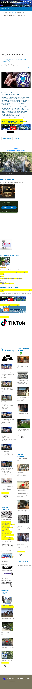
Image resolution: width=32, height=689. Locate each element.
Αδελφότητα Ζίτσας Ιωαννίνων (6, 542)
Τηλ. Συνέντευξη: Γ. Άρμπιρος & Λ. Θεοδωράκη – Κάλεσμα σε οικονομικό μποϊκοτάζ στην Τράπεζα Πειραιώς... (7, 373)
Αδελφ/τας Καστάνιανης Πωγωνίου (5, 563)
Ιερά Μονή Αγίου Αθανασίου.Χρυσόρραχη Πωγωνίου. (23, 366)
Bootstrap (3, 678)
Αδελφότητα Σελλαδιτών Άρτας (6, 579)
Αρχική (14, 12)
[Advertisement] (16, 34)
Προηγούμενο (7, 138)
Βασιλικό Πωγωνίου (6, 660)
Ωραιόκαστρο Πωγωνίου (7, 618)
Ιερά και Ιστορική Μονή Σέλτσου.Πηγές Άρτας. (23, 429)
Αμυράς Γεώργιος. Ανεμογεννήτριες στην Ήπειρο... (7, 389)
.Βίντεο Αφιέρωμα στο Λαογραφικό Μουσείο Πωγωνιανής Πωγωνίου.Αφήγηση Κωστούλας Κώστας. (23, 544)
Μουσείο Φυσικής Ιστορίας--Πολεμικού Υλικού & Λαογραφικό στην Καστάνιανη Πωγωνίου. (23, 493)
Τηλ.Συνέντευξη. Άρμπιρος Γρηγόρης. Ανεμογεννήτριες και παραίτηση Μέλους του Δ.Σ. (7, 454)
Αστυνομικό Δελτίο (9, 14)
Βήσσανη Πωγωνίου (6, 570)
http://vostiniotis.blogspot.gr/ (24, 565)
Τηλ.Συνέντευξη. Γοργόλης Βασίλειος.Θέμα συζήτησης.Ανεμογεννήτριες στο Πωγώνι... (8, 437)
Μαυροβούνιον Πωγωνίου (7, 647)
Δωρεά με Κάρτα (9, 207)
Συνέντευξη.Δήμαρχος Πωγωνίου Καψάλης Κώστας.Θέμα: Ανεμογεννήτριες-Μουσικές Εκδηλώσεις (7, 471)
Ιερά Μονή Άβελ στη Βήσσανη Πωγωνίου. (22, 414)
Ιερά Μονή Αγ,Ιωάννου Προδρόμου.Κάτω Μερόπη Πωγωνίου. (23, 382)
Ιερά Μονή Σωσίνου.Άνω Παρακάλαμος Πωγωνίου (23, 399)
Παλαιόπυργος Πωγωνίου (5, 633)
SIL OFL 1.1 (18, 681)
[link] (14, 272)
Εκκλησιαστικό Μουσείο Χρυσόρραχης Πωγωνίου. (23, 510)
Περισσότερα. (21, 435)
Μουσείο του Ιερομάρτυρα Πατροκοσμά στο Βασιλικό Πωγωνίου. (22, 475)
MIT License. (4, 679)
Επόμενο (17, 138)
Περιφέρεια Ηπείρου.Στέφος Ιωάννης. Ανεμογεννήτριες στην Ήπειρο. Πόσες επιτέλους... (7, 404)
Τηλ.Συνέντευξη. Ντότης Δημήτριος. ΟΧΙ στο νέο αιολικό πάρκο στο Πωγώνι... (7, 422)
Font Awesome (4, 681)
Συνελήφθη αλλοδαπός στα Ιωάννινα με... (13, 60)
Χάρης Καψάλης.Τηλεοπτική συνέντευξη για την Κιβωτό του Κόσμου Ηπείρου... (7, 488)
